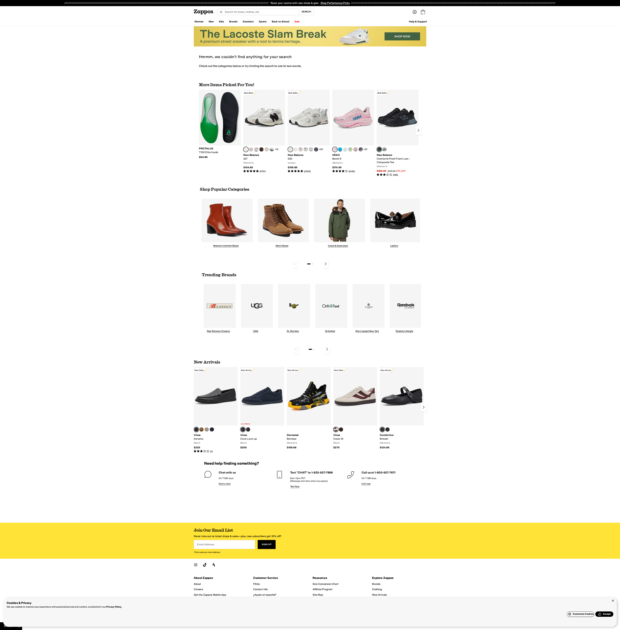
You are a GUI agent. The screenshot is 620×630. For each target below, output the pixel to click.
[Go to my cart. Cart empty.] (423, 12)
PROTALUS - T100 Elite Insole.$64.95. (220, 124)
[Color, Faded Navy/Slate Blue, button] (360, 149)
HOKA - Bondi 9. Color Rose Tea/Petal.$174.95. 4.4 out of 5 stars (353, 131)
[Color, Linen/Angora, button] (266, 149)
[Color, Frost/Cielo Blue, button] (345, 149)
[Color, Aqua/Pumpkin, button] (384, 149)
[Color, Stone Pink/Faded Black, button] (300, 149)
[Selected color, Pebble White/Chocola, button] (335, 429)
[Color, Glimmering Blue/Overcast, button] (350, 149)
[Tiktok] (204, 564)
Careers (198, 589)
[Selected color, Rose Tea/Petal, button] (334, 149)
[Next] (418, 130)
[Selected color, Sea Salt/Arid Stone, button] (290, 149)
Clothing (377, 589)
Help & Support (418, 21)
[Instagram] (195, 564)
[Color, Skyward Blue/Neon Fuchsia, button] (340, 149)
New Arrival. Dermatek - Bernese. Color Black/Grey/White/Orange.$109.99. (309, 408)
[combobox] (258, 12)
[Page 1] (308, 263)
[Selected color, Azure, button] (242, 429)
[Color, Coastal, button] (211, 429)
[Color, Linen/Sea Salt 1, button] (256, 149)
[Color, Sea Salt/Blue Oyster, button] (295, 149)
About (197, 583)
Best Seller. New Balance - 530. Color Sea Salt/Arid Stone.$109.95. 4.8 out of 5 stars (309, 131)
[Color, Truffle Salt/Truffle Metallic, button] (311, 149)
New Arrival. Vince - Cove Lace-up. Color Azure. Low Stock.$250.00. (262, 408)
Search (306, 11)
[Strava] (213, 564)
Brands (376, 583)
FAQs (256, 583)
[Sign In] (414, 12)
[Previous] (294, 264)
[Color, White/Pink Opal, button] (355, 149)
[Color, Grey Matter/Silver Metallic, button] (305, 149)
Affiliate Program (322, 589)
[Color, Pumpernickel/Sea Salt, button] (261, 149)
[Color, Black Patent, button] (387, 429)
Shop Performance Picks (335, 3)
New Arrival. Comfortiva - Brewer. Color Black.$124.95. (402, 408)
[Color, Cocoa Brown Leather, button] (341, 429)
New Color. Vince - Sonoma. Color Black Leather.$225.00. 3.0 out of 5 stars (216, 410)
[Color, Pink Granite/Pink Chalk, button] (251, 149)
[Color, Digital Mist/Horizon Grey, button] (271, 149)
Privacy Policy (113, 606)
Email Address (205, 544)
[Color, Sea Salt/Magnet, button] (316, 149)
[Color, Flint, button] (201, 429)
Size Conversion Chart (326, 583)
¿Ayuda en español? (264, 594)
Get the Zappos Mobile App (210, 594)
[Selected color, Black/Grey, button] (379, 149)
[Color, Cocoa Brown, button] (248, 429)
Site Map (318, 594)
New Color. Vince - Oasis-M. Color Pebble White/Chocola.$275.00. (355, 408)
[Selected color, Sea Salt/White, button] (245, 149)
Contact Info (260, 589)
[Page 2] (312, 263)
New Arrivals (379, 594)
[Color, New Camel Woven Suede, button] (206, 429)
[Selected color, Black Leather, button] (196, 429)
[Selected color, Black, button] (382, 429)
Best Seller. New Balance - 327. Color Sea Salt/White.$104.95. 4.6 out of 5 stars (264, 131)
